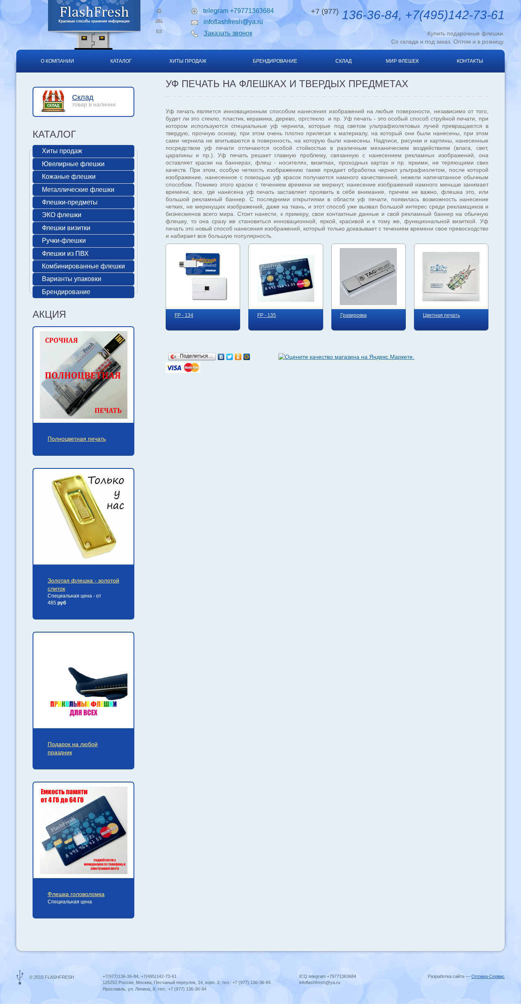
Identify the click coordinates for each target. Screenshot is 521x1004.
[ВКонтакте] (221, 357)
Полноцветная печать (77, 438)
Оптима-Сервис (488, 976)
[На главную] (159, 11)
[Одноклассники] (238, 357)
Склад (343, 61)
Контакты (470, 61)
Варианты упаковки (71, 278)
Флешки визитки (66, 227)
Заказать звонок (228, 33)
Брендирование (275, 61)
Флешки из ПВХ (65, 253)
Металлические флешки (78, 189)
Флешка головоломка (76, 894)
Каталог (121, 61)
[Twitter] (229, 357)
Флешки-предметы (70, 202)
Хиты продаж (187, 61)
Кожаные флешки (69, 176)
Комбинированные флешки (83, 266)
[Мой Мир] (247, 357)
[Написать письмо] (159, 31)
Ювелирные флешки (73, 163)
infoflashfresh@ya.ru (233, 21)
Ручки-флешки (64, 240)
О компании (57, 61)
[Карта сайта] (158, 21)
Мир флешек (402, 61)
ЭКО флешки (61, 214)
